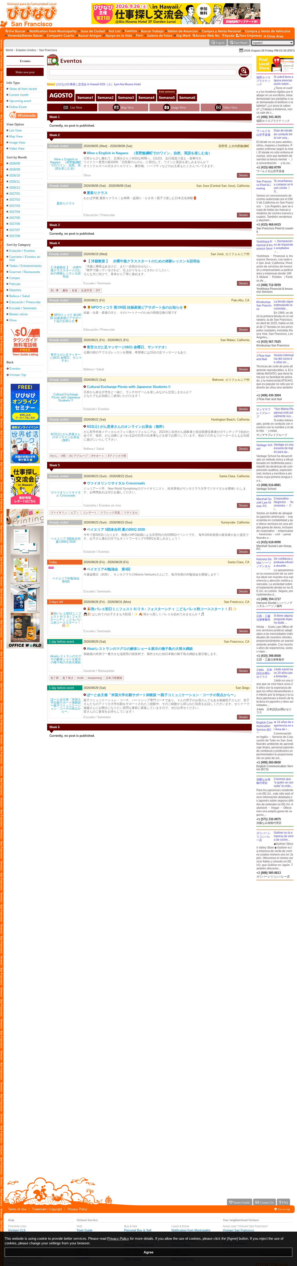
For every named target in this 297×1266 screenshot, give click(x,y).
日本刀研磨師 (114, 678)
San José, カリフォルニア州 (230, 254)
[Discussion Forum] (138, 36)
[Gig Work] (182, 36)
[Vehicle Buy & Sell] (266, 31)
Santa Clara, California (234, 476)
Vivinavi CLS (17, 1230)
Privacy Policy (77, 1209)
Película (14, 284)
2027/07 (14, 229)
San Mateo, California (234, 340)
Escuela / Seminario (22, 308)
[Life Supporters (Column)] (117, 36)
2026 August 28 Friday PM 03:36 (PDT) (269, 50)
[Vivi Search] (15, 31)
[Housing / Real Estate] (23, 36)
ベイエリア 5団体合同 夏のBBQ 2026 (116, 529)
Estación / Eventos (22, 250)
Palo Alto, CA (240, 300)
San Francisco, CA (236, 641)
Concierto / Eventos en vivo (24, 258)
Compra (14, 278)
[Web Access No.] (206, 36)
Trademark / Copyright (47, 1209)
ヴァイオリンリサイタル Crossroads (116, 483)
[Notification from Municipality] (52, 31)
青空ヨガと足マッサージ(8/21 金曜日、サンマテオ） (127, 347)
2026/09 (14, 169)
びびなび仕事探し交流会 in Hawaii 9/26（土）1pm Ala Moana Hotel (94, 84)
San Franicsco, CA (236, 602)
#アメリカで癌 (117, 455)
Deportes (15, 290)
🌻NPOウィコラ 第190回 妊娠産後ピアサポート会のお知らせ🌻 (137, 307)
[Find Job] (151, 31)
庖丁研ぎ (68, 678)
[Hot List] (114, 31)
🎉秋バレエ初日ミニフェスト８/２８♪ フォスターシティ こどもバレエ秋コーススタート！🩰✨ (162, 609)
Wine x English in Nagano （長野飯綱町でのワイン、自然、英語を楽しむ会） (149, 153)
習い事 (54, 290)
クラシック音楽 (110, 512)
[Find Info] (181, 31)
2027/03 (14, 205)
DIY (98, 290)
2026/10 (14, 175)
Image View (17, 142)
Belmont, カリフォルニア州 (230, 379)
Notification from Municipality (190, 1230)
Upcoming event (20, 100)
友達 (74, 290)
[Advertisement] (275, 918)
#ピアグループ (78, 455)
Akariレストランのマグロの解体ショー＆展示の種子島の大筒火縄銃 (140, 648)
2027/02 (14, 199)
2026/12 (14, 187)
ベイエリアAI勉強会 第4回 (108, 569)
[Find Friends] (88, 36)
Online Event (18, 107)
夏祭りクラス (97, 192)
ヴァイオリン (58, 512)
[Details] (65, 163)
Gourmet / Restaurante (24, 271)
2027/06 (14, 223)
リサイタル (131, 512)
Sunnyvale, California (235, 522)
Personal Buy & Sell (137, 1230)
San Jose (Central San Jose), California (222, 185)
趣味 (65, 290)
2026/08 (14, 163)
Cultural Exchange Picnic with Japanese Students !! (129, 386)
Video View (16, 148)
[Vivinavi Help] (228, 36)
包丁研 (54, 678)
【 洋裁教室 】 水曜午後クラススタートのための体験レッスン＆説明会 (143, 261)
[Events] (130, 31)
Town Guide (84, 1230)
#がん (54, 455)
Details (243, 175)
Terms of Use (17, 1209)
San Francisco (48, 50)
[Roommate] (59, 36)
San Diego (242, 688)
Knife (80, 678)
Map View (16, 136)
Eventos (25, 61)
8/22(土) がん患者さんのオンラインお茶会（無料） (126, 426)
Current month (18, 94)
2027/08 (14, 235)
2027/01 (14, 193)
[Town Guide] (91, 31)
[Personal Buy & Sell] (220, 31)
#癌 (63, 455)
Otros (13, 320)
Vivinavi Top (18, 374)
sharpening (94, 678)
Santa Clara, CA (238, 562)
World (9, 50)
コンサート (90, 512)
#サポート (97, 455)
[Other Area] (273, 36)
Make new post (25, 72)
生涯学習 (86, 290)
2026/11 (14, 181)
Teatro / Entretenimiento (25, 265)
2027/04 (14, 211)
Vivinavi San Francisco (238, 1230)
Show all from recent (23, 88)
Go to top (284, 1209)
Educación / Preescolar (25, 302)
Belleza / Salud (19, 296)
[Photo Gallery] (158, 36)
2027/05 (14, 217)
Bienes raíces (18, 314)
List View (15, 130)
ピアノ (75, 512)
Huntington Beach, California (230, 419)
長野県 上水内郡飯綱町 (233, 146)
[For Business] (249, 36)
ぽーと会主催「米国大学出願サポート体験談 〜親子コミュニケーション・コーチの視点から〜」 (162, 695)
